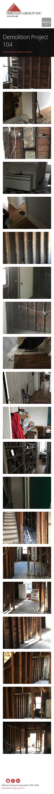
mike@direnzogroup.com (13, 788)
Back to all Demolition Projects (17, 51)
